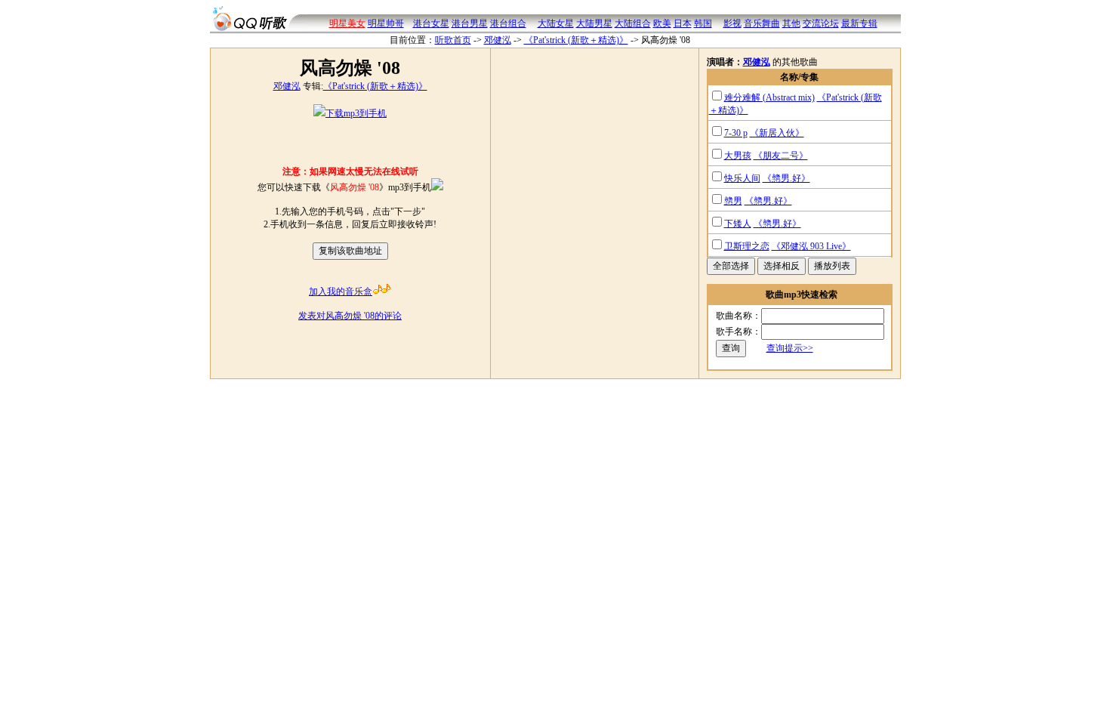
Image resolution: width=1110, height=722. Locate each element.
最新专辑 (859, 23)
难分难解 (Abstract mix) (769, 97)
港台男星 (470, 23)
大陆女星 (556, 23)
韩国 (703, 23)
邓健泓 (497, 40)
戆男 (733, 201)
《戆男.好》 (786, 178)
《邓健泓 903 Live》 (811, 246)
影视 (732, 23)
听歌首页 (453, 40)
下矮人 (737, 223)
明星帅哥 (386, 23)
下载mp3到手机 (356, 113)
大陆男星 (594, 23)
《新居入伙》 (777, 133)
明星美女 (347, 23)
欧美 (662, 23)
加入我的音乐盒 (340, 291)
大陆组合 (633, 23)
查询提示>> (789, 348)
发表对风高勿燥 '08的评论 (350, 315)
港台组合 (508, 23)
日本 (683, 23)
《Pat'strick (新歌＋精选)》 (576, 40)
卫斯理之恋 (746, 246)
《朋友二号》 (781, 155)
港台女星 (431, 23)
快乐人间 (742, 178)
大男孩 (737, 155)
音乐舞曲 (762, 23)
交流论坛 (821, 23)
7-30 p (736, 133)
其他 (791, 23)
